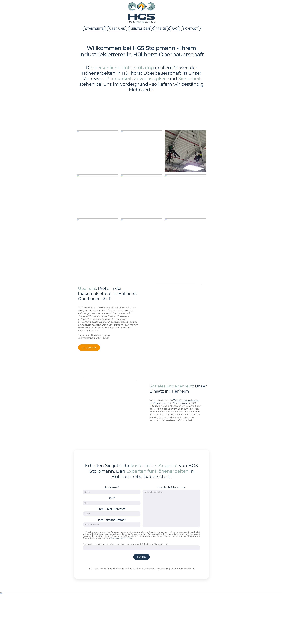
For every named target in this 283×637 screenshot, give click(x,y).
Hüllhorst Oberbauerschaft (139, 568)
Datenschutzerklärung (121, 538)
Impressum (162, 568)
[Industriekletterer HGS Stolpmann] (141, 12)
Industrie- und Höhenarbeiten (104, 568)
